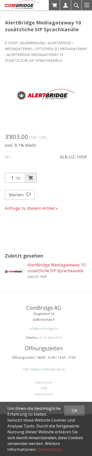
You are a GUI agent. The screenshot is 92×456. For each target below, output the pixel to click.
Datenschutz (43, 394)
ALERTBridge (59, 43)
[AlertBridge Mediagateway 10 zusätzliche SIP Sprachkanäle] (15, 271)
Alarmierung (32, 43)
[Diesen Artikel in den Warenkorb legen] (30, 177)
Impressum (43, 382)
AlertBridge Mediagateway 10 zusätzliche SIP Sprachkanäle (56, 267)
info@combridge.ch (43, 328)
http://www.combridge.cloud (44, 369)
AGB (43, 388)
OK (74, 410)
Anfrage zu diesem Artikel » (31, 208)
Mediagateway (18, 48)
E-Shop (11, 43)
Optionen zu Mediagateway (61, 48)
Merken (17, 194)
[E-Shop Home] (22, 5)
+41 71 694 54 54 (50, 337)
